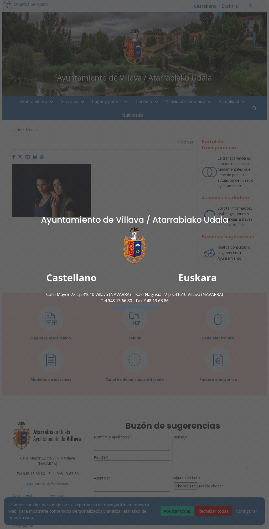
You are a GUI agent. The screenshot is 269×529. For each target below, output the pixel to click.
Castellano (71, 277)
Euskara (197, 277)
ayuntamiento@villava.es (134, 307)
